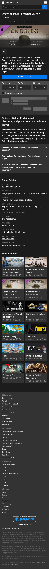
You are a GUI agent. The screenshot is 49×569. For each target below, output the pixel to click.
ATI (5, 479)
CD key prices (16, 22)
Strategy (28, 199)
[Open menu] (45, 2)
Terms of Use (6, 501)
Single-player (8, 193)
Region (36, 83)
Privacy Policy (6, 504)
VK (4, 513)
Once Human (6, 452)
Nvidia (6, 485)
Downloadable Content (36, 193)
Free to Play (7, 199)
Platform (21, 83)
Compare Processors (8, 464)
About (4, 492)
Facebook (6, 510)
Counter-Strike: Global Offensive (12, 431)
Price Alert (25, 77)
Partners (4, 498)
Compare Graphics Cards (10, 473)
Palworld (4, 401)
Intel (5, 470)
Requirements (7, 428)
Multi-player (20, 193)
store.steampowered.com (13, 245)
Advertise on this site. (25, 525)
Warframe (5, 416)
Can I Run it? (10, 2)
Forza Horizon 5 (7, 422)
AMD (5, 467)
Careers (4, 495)
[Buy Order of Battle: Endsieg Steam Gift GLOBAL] (24, 105)
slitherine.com (8, 238)
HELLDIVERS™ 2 (8, 413)
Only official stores (13, 92)
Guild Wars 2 (6, 419)
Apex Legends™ (7, 407)
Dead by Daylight (7, 398)
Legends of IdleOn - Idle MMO (12, 443)
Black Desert (6, 410)
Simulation (18, 199)
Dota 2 (4, 449)
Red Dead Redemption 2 (10, 404)
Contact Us (5, 507)
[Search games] (44, 7)
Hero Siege (5, 424)
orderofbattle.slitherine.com (14, 231)
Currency (6, 83)
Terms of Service (10, 564)
